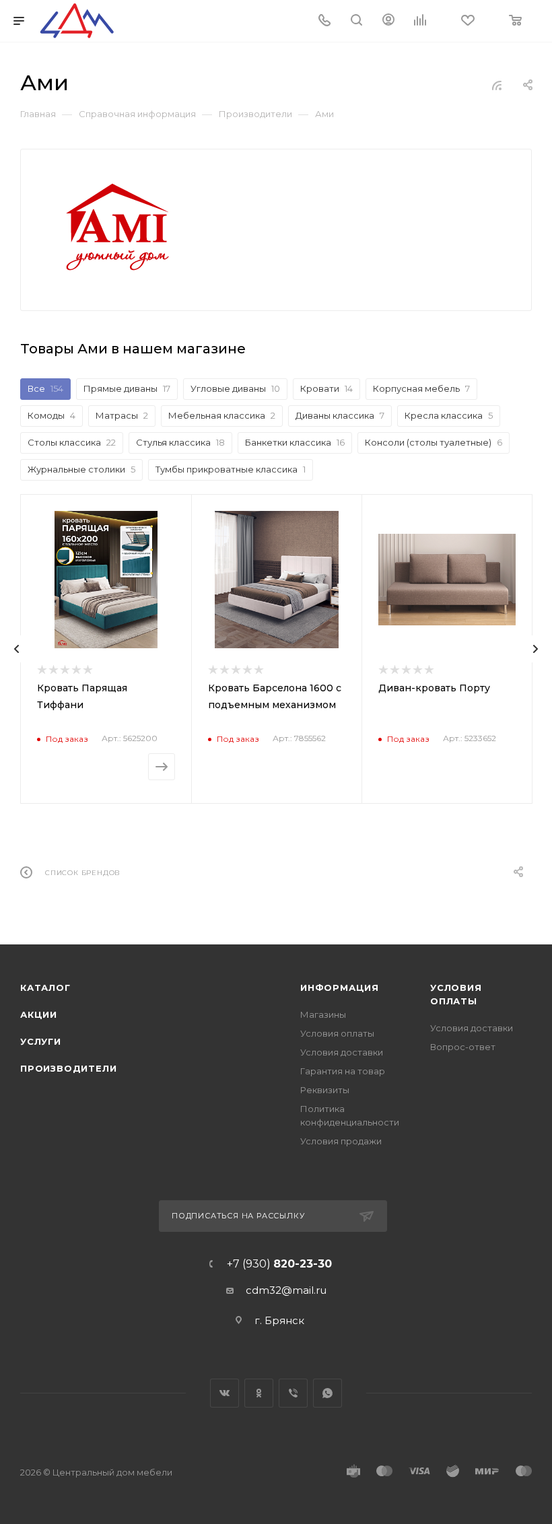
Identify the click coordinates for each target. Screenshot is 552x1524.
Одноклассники (258, 1393)
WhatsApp (327, 1393)
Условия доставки (341, 1052)
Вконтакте (224, 1393)
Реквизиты (324, 1089)
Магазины (323, 1014)
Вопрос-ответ (462, 1046)
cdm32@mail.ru (286, 1290)
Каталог (45, 987)
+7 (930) (279, 1264)
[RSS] (497, 85)
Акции (38, 1014)
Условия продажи (341, 1141)
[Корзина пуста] (516, 21)
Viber (293, 1393)
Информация (339, 987)
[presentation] (16, 648)
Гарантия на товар (342, 1071)
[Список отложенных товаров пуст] (468, 21)
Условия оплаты (337, 1033)
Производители (68, 1068)
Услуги (40, 1041)
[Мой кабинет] (388, 21)
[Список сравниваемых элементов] (424, 21)
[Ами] (117, 227)
